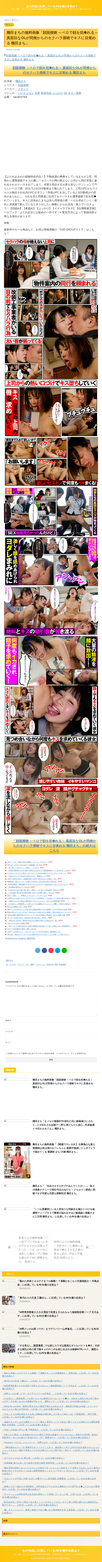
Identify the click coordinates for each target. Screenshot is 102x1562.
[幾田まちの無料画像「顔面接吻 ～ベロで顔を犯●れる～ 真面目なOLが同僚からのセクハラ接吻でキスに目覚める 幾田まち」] (57, 950)
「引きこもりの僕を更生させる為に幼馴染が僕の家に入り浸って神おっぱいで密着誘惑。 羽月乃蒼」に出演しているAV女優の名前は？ (50, 1415)
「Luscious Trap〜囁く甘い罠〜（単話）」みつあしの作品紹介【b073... (33, 890)
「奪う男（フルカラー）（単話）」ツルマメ (23, 868)
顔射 (37, 93)
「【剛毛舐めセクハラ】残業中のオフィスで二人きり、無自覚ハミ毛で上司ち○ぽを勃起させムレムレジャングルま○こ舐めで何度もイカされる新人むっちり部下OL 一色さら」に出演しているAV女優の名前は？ (51, 1450)
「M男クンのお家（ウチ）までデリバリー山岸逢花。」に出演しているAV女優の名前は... (39, 898)
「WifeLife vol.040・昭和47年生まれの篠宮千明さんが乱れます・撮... (32, 920)
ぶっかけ (57, 93)
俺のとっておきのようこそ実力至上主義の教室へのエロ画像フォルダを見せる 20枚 (37, 909)
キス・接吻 (74, 93)
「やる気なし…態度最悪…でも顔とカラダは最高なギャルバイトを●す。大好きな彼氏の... (39, 904)
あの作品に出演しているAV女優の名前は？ (52, 6)
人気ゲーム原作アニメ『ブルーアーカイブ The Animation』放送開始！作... (34, 932)
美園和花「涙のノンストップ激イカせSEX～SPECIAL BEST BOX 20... (32, 882)
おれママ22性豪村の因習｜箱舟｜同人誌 (21, 929)
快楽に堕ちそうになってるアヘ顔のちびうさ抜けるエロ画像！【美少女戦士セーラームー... (39, 912)
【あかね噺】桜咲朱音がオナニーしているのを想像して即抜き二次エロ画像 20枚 (36, 915)
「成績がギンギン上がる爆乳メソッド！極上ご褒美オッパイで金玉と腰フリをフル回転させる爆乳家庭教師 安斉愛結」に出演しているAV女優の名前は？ (51, 1423)
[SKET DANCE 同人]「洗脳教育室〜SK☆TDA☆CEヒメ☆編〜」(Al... (32, 879)
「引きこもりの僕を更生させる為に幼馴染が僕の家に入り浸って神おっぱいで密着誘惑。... (39, 926)
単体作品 (46, 93)
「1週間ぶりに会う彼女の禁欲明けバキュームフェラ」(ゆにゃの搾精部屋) (33, 901)
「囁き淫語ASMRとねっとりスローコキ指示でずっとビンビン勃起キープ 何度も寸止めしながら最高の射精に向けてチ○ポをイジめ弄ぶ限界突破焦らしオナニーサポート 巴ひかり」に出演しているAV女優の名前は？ (51, 1471)
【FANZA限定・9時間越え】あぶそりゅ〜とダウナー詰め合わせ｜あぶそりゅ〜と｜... (38, 884)
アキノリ (23, 89)
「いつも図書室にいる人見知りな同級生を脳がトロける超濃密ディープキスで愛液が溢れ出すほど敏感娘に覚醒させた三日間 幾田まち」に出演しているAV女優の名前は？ (64, 1213)
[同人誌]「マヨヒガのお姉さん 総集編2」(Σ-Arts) (24, 865)
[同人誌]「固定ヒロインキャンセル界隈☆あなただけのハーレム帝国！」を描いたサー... (38, 934)
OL (65, 93)
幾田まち (20, 81)
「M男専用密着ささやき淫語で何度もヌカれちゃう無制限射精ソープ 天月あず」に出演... (39, 870)
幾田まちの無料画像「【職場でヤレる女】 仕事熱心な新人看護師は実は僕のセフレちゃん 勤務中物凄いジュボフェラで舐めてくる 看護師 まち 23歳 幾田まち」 (64, 1148)
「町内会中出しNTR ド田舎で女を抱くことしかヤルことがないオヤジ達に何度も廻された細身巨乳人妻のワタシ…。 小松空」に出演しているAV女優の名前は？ (50, 1503)
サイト (8, 1042)
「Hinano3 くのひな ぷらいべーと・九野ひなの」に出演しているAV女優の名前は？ (42, 1442)
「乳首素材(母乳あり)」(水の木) (18, 887)
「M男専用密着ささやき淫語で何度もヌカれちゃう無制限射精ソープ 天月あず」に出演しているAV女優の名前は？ (50, 1387)
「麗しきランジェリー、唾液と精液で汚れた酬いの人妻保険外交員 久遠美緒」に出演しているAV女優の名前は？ (50, 1511)
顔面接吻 (23, 85)
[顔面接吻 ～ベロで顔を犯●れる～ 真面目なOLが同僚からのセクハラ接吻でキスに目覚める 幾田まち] (51, 285)
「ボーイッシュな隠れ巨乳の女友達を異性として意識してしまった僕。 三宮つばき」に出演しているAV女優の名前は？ (50, 1495)
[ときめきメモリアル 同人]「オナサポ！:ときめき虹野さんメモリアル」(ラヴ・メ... (37, 873)
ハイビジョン (26, 93)
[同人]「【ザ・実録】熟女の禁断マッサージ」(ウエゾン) (27, 862)
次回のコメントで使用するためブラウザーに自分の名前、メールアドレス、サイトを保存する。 (48, 1053)
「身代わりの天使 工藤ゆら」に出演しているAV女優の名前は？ (51, 1297)
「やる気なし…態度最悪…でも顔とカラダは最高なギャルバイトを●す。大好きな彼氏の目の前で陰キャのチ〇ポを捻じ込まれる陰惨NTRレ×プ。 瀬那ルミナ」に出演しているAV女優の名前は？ (58, 1349)
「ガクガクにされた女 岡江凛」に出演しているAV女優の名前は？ (33, 1458)
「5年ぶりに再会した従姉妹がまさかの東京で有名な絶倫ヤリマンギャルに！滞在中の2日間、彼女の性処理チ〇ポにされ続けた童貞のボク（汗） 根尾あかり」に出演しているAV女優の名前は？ (50, 1436)
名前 (8, 1020)
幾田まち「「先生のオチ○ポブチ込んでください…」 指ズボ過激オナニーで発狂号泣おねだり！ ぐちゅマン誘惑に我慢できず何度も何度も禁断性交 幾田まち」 (64, 1190)
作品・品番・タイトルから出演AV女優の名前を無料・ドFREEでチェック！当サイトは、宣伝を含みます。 (51, 1554)
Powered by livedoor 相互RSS (20, 938)
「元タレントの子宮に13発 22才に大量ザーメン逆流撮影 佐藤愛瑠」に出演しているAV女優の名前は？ (49, 1480)
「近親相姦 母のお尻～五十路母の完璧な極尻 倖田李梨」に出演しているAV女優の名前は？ (45, 1463)
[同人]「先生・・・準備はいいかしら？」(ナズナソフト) (27, 895)
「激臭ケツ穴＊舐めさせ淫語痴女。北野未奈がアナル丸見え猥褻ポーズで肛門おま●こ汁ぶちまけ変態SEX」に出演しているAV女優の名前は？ (51, 1488)
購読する (10, 1274)
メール (9, 1031)
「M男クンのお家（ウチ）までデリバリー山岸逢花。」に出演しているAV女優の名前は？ (44, 1393)
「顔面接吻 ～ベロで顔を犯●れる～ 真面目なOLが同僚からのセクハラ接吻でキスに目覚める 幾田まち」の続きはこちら (54, 845)
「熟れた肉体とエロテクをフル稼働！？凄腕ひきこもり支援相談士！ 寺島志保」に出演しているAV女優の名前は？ (50, 1374)
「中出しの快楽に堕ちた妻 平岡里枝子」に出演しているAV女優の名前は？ (37, 1429)
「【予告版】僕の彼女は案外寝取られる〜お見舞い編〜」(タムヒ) (30, 893)
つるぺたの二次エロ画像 (16, 923)
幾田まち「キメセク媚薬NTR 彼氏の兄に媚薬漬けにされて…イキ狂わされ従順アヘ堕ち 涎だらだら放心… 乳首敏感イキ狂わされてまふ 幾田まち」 (64, 1125)
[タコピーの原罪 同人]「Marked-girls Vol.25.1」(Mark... (27, 918)
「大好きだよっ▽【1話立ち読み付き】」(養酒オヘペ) (26, 876)
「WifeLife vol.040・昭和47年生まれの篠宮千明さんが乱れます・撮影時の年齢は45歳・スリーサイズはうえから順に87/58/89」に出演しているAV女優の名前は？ (50, 1407)
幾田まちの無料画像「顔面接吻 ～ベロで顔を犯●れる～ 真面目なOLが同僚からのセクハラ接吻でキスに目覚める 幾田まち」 (63, 1083)
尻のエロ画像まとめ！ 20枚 (17, 907)
